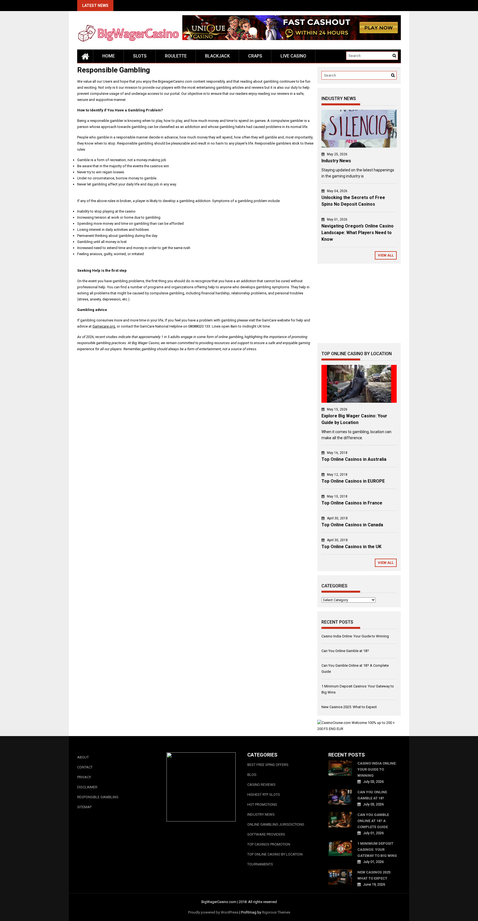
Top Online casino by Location (275, 854)
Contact (85, 767)
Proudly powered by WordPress (213, 912)
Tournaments (260, 864)
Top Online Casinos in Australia (353, 459)
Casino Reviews (261, 785)
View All (386, 255)
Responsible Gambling (97, 797)
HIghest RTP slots (263, 794)
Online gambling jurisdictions (275, 824)
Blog (251, 775)
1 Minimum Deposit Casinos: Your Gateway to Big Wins (377, 849)
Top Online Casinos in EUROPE (353, 481)
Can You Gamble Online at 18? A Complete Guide (373, 821)
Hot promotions (262, 804)
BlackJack (217, 56)
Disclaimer (87, 787)
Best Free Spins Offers (268, 765)
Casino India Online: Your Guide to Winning (355, 636)
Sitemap (84, 807)
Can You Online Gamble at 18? (345, 651)
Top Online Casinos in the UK (351, 546)
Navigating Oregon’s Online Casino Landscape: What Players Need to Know (357, 232)
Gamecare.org (103, 326)
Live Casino (293, 56)
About (83, 757)
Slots (140, 56)
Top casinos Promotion (268, 844)
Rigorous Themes (276, 912)
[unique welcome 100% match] (291, 39)
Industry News (336, 160)
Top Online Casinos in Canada (352, 524)
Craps (255, 56)
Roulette (176, 56)
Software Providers (266, 834)
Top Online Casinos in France (351, 503)
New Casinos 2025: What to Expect (349, 707)
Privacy (84, 777)
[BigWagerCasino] (85, 56)
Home (108, 56)
